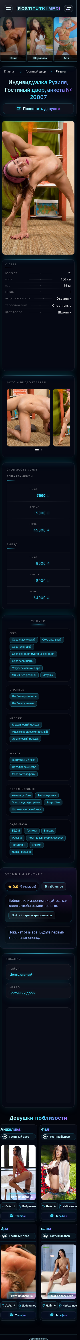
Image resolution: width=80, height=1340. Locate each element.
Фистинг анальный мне (26, 807)
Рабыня (17, 835)
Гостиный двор (22, 990)
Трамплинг (18, 842)
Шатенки (65, 312)
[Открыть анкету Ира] (18, 1268)
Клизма (36, 842)
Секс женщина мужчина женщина (33, 651)
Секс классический (24, 637)
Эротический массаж (25, 736)
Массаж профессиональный (30, 729)
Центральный (21, 971)
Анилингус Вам (21, 792)
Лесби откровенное (24, 693)
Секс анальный (52, 637)
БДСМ (16, 828)
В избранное (54, 884)
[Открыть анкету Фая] (58, 1169)
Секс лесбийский (22, 658)
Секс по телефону (23, 771)
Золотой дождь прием (26, 799)
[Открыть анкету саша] (58, 1268)
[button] (66, 418)
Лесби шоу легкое (23, 700)
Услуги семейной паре (26, 665)
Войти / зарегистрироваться (32, 913)
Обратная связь (38, 1336)
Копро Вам (53, 799)
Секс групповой (22, 644)
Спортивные (61, 305)
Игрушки (48, 672)
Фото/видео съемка (24, 764)
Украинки (64, 298)
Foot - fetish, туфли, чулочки (46, 835)
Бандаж (49, 828)
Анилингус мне (47, 792)
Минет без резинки (24, 672)
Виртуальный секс (23, 757)
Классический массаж (25, 722)
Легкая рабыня (21, 849)
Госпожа (31, 828)
